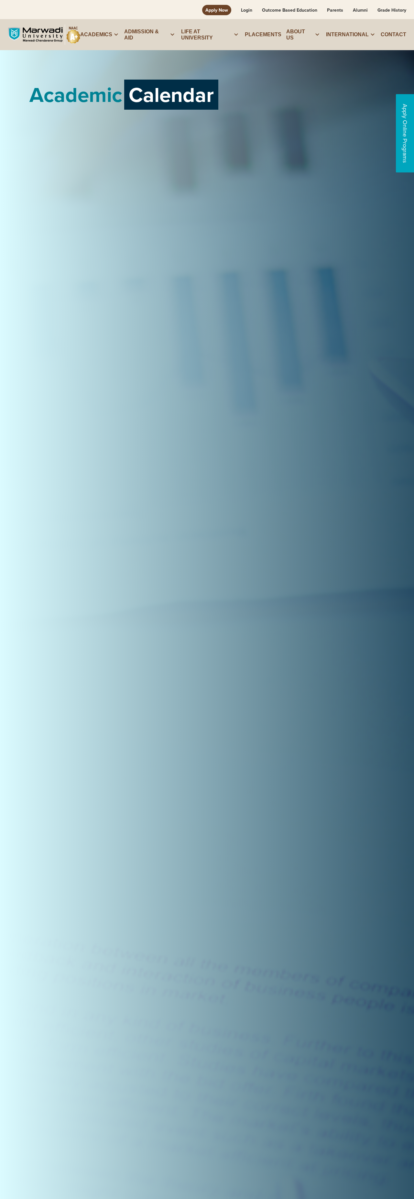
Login (246, 10)
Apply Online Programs (405, 133)
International (347, 34)
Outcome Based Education (289, 10)
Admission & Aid (141, 34)
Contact (393, 34)
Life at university (197, 34)
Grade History (391, 10)
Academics (96, 34)
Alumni (360, 10)
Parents (335, 10)
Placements (263, 34)
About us (295, 34)
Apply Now (216, 10)
